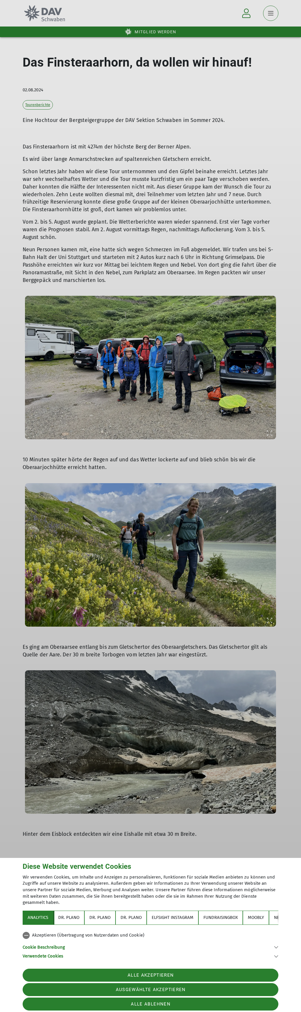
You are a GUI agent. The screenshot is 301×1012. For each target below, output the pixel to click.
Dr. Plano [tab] (68, 917)
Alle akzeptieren (151, 975)
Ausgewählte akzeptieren (151, 989)
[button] (150, 947)
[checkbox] (150, 935)
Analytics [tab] (38, 917)
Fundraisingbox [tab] (220, 917)
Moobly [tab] (256, 917)
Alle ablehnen (150, 1004)
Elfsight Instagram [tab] (172, 917)
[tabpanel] (150, 945)
